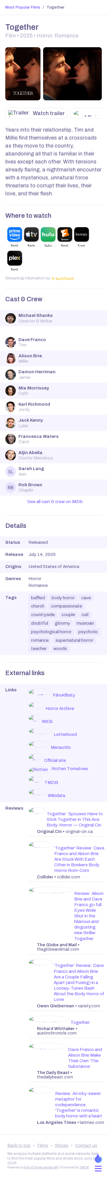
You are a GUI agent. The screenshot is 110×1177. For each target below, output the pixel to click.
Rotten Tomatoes (70, 768)
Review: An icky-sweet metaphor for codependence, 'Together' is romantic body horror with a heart (78, 1104)
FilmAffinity (64, 695)
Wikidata (56, 795)
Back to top (19, 1145)
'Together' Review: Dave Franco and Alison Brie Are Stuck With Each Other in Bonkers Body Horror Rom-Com (79, 859)
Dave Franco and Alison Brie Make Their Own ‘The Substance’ (85, 1058)
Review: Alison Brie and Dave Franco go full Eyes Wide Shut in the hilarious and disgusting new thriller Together (89, 916)
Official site (55, 760)
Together (80, 1022)
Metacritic (61, 747)
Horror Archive (59, 708)
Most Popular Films (22, 7)
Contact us (86, 1145)
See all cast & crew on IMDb (55, 501)
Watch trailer (49, 113)
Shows (61, 1145)
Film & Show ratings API (41, 1167)
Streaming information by (27, 278)
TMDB (51, 782)
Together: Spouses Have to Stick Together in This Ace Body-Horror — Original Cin (75, 819)
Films (42, 1145)
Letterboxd (65, 734)
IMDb (47, 721)
